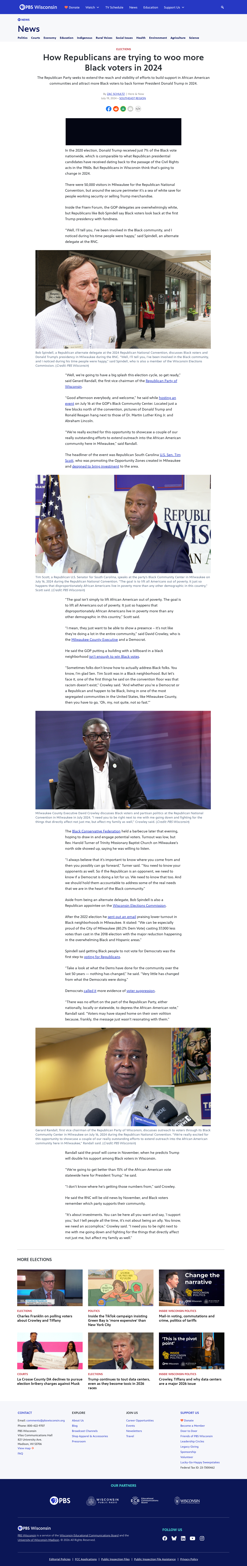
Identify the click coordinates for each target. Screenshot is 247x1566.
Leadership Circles (192, 1441)
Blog (75, 1425)
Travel (130, 1436)
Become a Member (192, 1425)
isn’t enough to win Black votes (114, 657)
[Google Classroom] (123, 109)
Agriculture (178, 38)
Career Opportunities (140, 1420)
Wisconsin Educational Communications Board (89, 1535)
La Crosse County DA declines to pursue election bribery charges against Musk (49, 1381)
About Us (78, 1420)
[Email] (130, 109)
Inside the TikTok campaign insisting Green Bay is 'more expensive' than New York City (117, 1320)
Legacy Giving (189, 1446)
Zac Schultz (116, 94)
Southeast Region (132, 98)
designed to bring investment (95, 466)
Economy (50, 38)
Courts (35, 38)
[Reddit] (116, 109)
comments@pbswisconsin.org (45, 1420)
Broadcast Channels (85, 1431)
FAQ (20, 1453)
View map (24, 1448)
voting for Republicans (102, 957)
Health (141, 38)
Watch (90, 7)
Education (150, 7)
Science (194, 38)
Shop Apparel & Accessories (90, 1436)
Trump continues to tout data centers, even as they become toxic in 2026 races (119, 1383)
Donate (74, 7)
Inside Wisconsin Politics (177, 1311)
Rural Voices (104, 38)
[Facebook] (108, 109)
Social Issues (124, 38)
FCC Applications (86, 1559)
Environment (158, 38)
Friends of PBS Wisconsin (196, 1436)
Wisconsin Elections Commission (139, 906)
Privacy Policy (189, 1559)
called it (90, 991)
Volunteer (186, 1457)
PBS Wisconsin (27, 1535)
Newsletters (134, 1431)
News (133, 7)
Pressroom (79, 1441)
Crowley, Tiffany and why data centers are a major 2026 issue (190, 1381)
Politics (22, 38)
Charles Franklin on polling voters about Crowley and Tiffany (44, 1318)
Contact (25, 1413)
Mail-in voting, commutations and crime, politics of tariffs (187, 1318)
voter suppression (141, 991)
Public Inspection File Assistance (155, 1559)
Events (130, 1425)
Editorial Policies (60, 1559)
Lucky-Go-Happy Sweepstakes (200, 1462)
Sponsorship (188, 1452)
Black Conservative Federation (96, 831)
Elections (123, 49)
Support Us (172, 7)
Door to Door (188, 1431)
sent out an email (122, 917)
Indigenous (84, 38)
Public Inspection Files (115, 1559)
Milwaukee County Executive (94, 640)
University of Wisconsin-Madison (38, 1540)
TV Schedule (114, 7)
